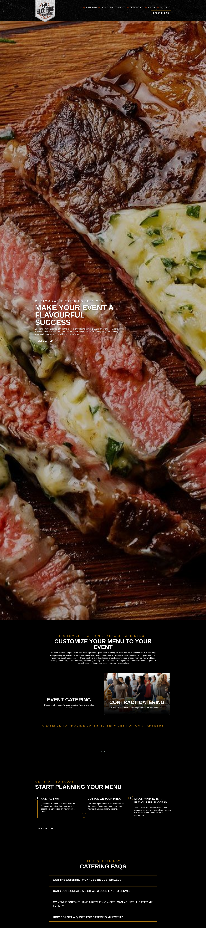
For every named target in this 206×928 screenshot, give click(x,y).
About (151, 7)
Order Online (161, 13)
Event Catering (69, 699)
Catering (91, 7)
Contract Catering (137, 702)
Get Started (45, 341)
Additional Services (113, 7)
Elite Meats (136, 7)
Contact (165, 7)
